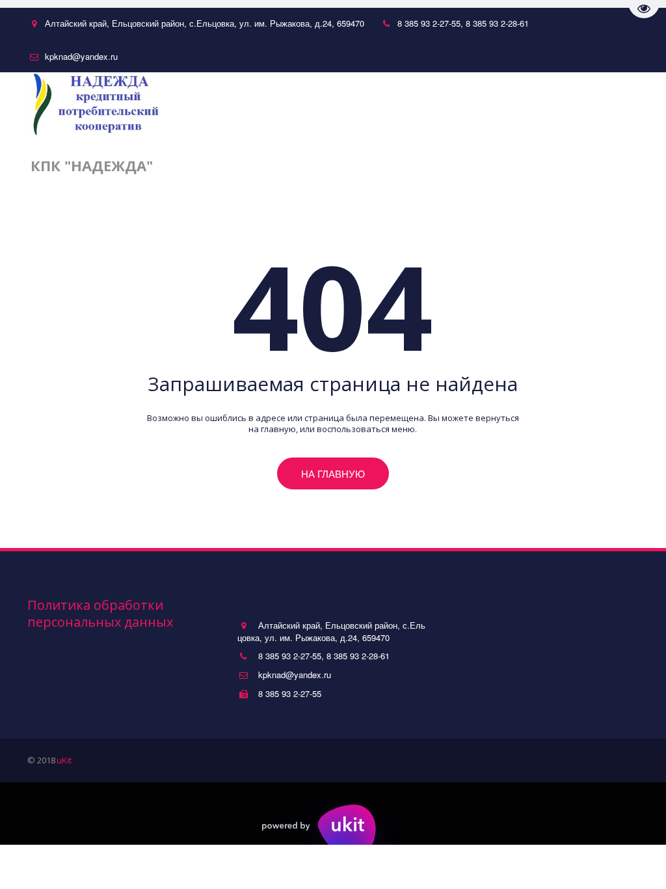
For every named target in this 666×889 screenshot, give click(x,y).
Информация (543, 134)
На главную (333, 473)
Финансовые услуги (431, 134)
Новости (337, 134)
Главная (272, 134)
